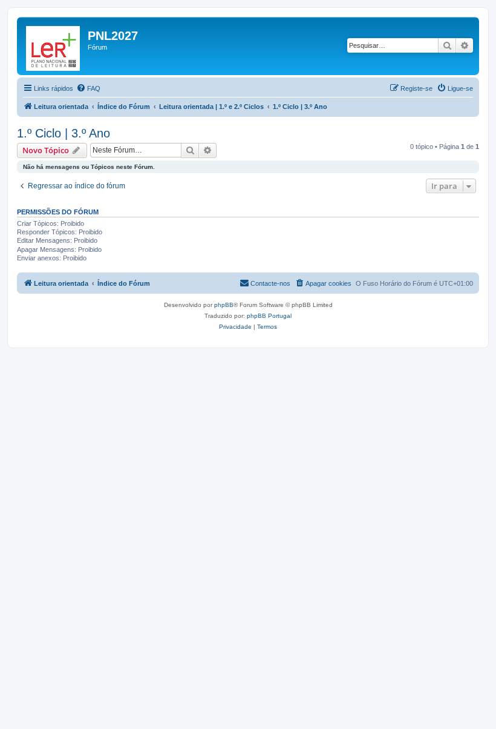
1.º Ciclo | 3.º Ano (63, 133)
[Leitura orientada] (54, 46)
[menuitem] (88, 88)
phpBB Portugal (269, 315)
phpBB (223, 305)
